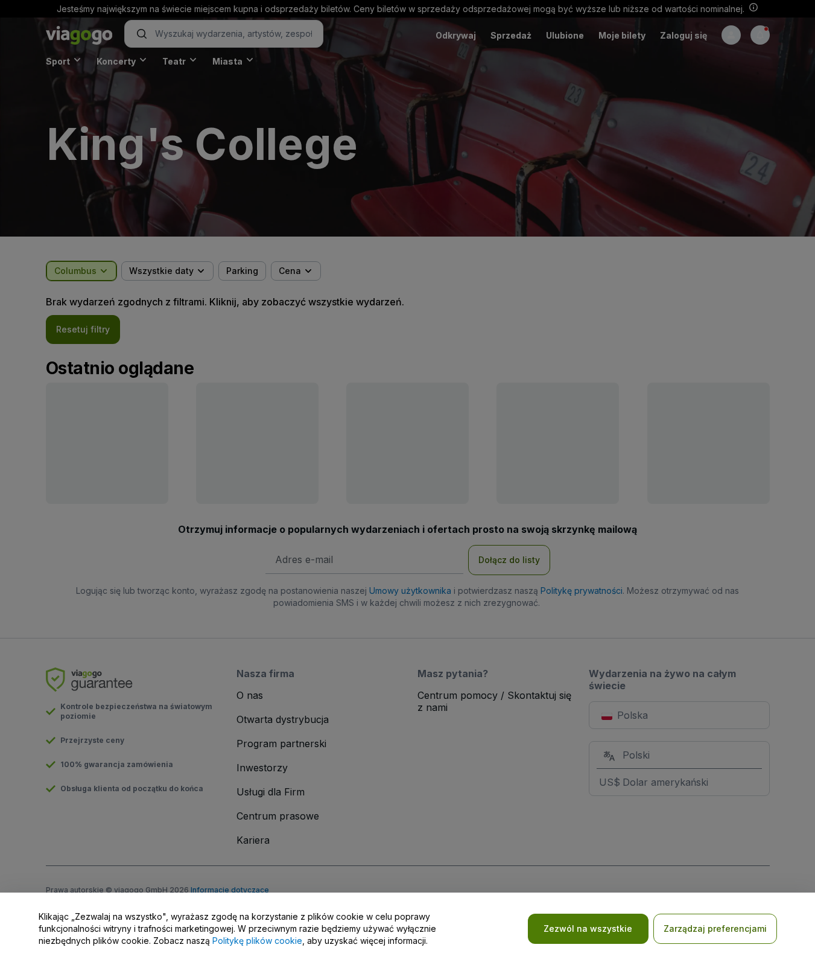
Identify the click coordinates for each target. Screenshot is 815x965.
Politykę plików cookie (257, 940)
